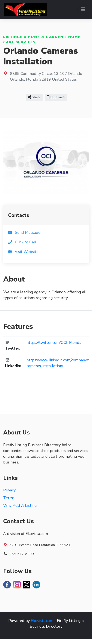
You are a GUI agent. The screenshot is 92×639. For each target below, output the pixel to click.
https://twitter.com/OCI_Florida (54, 342)
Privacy (9, 490)
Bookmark (57, 97)
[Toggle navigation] (83, 9)
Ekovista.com (42, 620)
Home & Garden (45, 37)
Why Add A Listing (20, 505)
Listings (13, 37)
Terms (9, 497)
